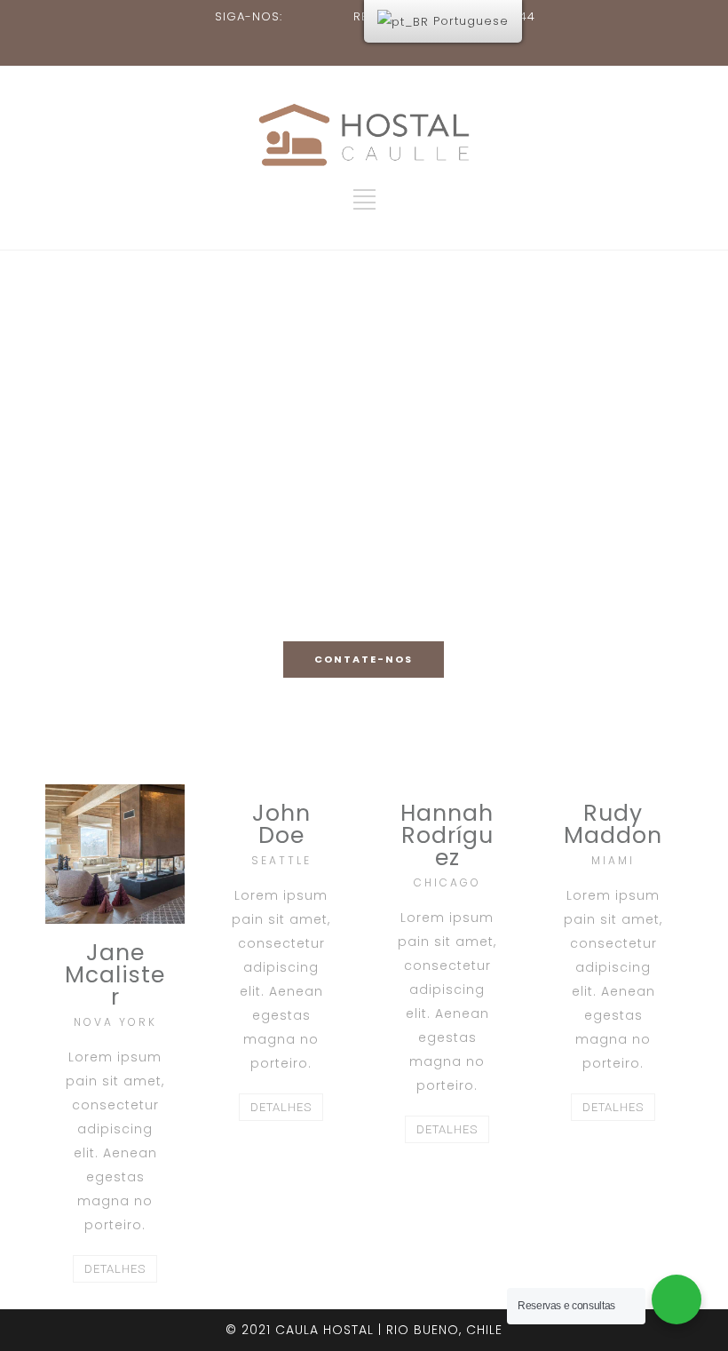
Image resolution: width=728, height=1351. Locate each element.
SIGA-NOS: (248, 16)
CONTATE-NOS (363, 659)
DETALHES (115, 1269)
